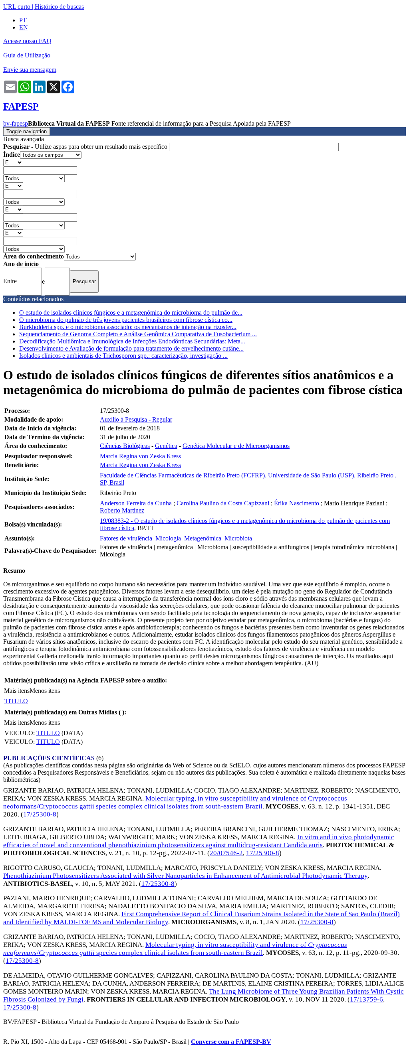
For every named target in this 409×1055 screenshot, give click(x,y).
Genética (166, 445)
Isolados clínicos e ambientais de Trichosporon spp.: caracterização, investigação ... (123, 355)
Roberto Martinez (122, 510)
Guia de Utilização (26, 55)
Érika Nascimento (296, 503)
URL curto (16, 6)
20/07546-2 (226, 853)
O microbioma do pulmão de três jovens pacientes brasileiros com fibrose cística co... (125, 319)
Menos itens (45, 690)
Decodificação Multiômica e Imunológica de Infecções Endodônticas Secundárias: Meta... (132, 341)
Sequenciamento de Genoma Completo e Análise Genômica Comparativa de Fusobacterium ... (138, 334)
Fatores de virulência (126, 538)
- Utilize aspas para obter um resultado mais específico (86, 146)
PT (23, 20)
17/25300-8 (39, 814)
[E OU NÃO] (13, 162)
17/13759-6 (366, 999)
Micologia (168, 538)
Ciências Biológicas (125, 445)
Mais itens (17, 690)
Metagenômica (202, 538)
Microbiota (238, 538)
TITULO (16, 701)
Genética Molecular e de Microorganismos (236, 445)
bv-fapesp (15, 123)
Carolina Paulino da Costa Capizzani (223, 503)
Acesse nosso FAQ (27, 40)
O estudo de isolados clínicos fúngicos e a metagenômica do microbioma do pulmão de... (130, 312)
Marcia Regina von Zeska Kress (140, 456)
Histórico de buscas (59, 6)
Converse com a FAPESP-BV (231, 1041)
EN (23, 27)
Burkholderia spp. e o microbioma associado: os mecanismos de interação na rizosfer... (127, 326)
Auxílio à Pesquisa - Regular (136, 419)
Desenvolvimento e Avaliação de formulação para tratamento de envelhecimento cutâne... (131, 348)
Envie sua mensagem (29, 69)
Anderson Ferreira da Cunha (136, 503)
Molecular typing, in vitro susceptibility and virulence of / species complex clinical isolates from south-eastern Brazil (175, 948)
